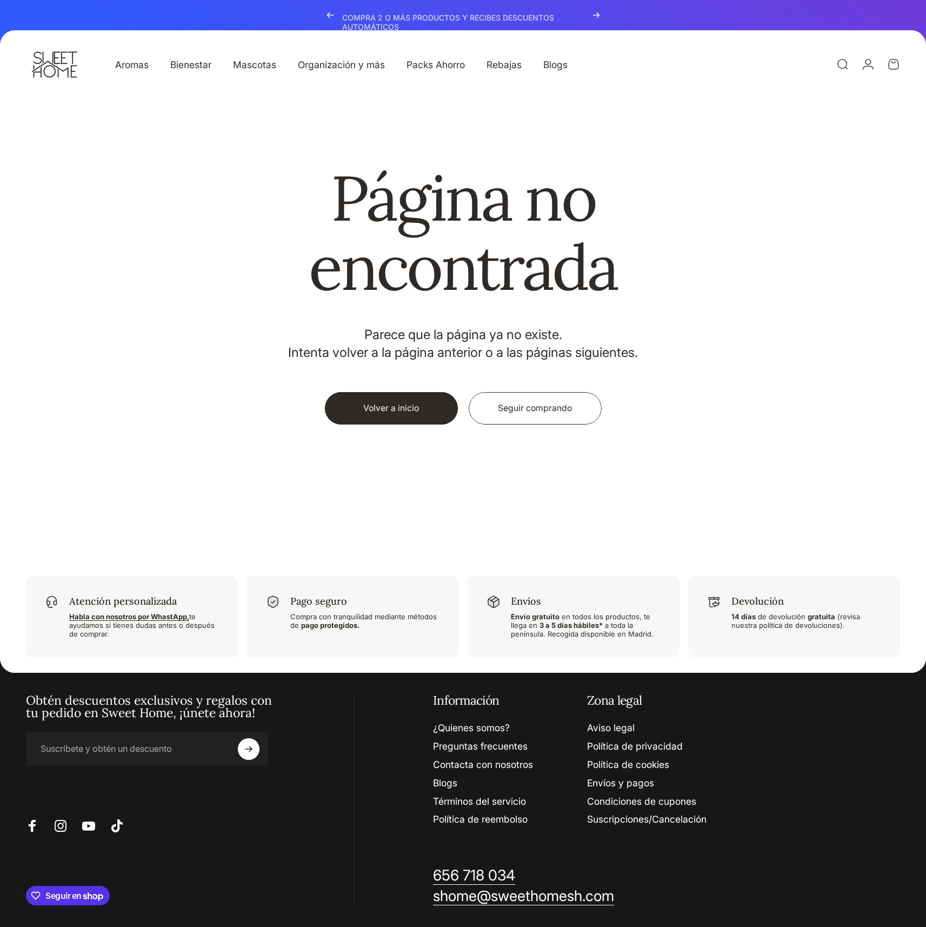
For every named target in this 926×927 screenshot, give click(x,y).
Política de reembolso (480, 819)
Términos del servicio (479, 801)
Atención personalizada (123, 601)
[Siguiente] (596, 15)
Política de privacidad (635, 746)
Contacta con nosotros (483, 764)
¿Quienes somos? (471, 727)
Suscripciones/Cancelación (647, 819)
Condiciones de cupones (641, 801)
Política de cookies (628, 764)
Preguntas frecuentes (480, 746)
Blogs (445, 783)
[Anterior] (330, 15)
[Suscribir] (248, 749)
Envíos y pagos (620, 783)
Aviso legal (611, 727)
